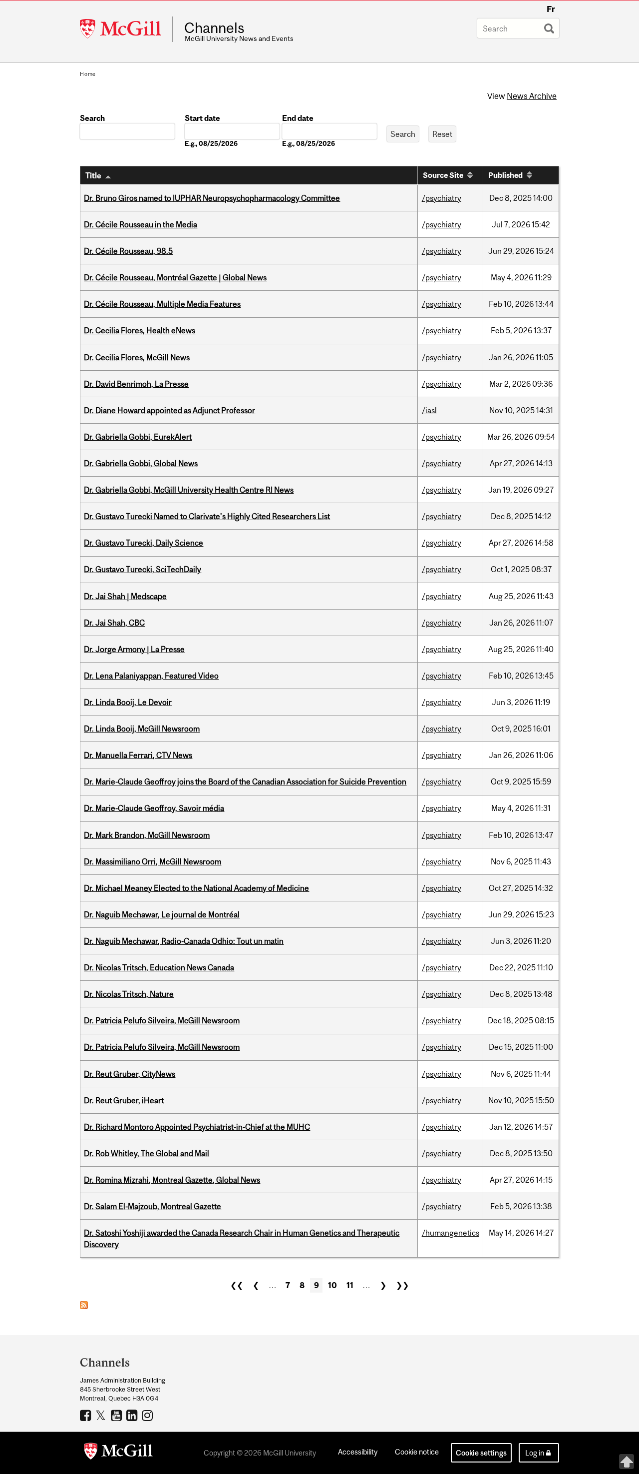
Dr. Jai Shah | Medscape (125, 596)
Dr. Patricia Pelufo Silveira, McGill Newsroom (162, 1020)
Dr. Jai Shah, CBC (114, 622)
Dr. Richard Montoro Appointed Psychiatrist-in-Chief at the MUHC (197, 1126)
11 (349, 1285)
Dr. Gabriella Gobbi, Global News (141, 463)
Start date (202, 117)
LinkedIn (133, 1415)
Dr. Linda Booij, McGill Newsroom (142, 728)
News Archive (532, 95)
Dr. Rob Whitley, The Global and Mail (146, 1153)
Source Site (443, 175)
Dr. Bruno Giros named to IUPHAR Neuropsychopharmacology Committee (212, 197)
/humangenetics (450, 1232)
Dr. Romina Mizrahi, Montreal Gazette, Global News (172, 1179)
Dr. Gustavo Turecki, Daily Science (143, 542)
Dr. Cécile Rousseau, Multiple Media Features (162, 303)
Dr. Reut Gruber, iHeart (124, 1100)
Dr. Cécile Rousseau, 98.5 (128, 250)
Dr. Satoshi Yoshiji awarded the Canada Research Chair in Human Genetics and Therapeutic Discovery (241, 1238)
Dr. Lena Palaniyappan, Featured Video (151, 675)
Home (88, 74)
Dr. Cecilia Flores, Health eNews (139, 330)
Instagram (148, 1415)
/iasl (429, 410)
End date (298, 117)
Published (505, 175)
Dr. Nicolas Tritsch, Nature (129, 993)
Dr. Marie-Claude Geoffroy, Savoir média (154, 807)
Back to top (626, 1461)
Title (93, 175)
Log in (534, 1453)
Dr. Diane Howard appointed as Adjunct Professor (169, 410)
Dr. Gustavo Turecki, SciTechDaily (142, 569)
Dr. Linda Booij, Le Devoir (128, 702)
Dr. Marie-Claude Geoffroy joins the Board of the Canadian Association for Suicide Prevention (245, 781)
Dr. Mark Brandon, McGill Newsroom (147, 834)
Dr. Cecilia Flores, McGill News (137, 357)
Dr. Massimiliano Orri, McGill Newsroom (152, 861)
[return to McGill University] (118, 1453)
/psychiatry (441, 197)
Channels (214, 27)
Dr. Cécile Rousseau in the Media (140, 224)
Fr (551, 9)
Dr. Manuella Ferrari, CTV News (138, 754)
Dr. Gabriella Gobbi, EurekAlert (138, 436)
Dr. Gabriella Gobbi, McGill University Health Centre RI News (189, 489)
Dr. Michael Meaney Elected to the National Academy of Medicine (196, 887)
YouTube (117, 1415)
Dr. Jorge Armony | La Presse (134, 649)
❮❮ (236, 1285)
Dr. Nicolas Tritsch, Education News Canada (159, 967)
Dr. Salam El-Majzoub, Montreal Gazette (152, 1206)
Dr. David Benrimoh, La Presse (136, 383)
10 (332, 1285)
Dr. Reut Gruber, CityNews (129, 1073)
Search (92, 117)
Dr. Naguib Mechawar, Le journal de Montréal (162, 914)
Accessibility (357, 1452)
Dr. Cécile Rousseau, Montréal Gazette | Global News (175, 277)
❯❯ (402, 1285)
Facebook (86, 1415)
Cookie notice (417, 1452)
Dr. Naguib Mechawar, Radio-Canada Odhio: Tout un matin (184, 940)
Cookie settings (481, 1453)
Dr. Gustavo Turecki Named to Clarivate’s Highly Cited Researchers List (207, 516)
